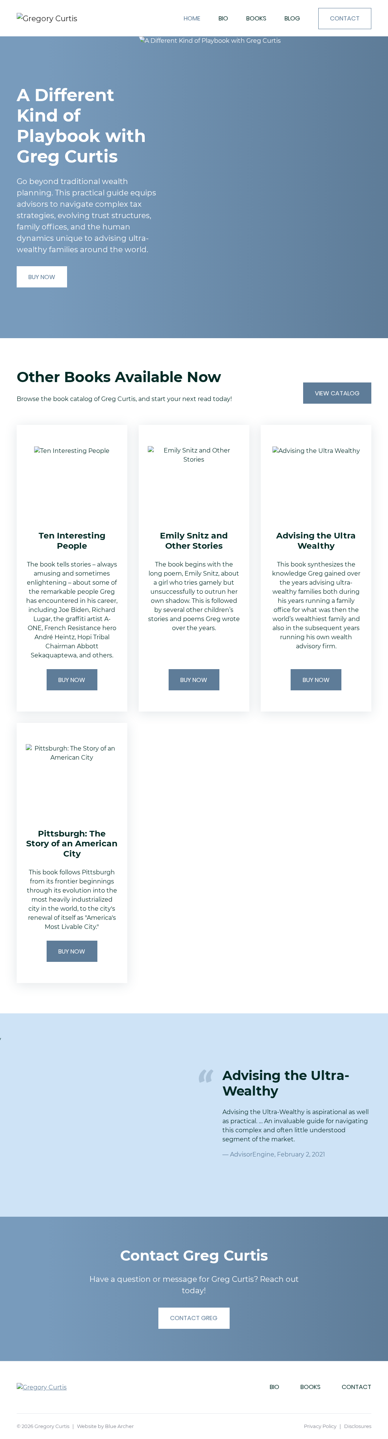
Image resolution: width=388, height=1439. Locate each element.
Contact (345, 18)
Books (256, 18)
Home (192, 18)
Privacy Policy (320, 1426)
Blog (292, 18)
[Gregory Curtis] (67, 18)
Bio (223, 18)
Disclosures (357, 1426)
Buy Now (41, 277)
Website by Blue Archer (105, 1426)
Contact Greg (193, 1318)
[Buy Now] (72, 568)
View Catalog (337, 393)
